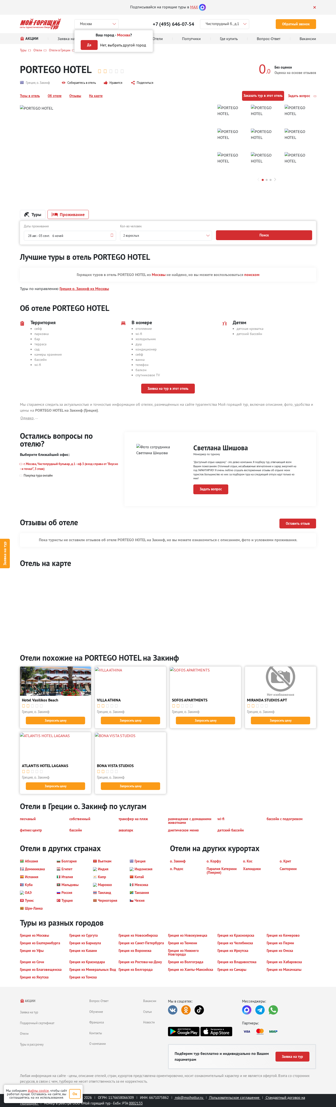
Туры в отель (30, 96)
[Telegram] (260, 1010)
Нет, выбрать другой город (123, 45)
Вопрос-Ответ (98, 1001)
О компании (97, 1044)
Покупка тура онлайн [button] (38, 475)
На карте (96, 96)
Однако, (27, 417)
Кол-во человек (131, 226)
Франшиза (96, 1022)
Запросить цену (55, 720)
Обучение (96, 1012)
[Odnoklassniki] (186, 1010)
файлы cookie (38, 1090)
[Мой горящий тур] (40, 24)
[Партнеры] (279, 1031)
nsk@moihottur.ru (189, 1097)
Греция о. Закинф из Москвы (84, 288)
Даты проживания (36, 226)
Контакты (95, 1033)
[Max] (202, 6)
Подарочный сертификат (37, 1023)
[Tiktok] (199, 1010)
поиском (252, 274)
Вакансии (149, 1001)
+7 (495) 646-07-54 (173, 24)
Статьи (147, 1012)
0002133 (136, 1103)
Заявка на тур (4, 554)
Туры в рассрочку (32, 1044)
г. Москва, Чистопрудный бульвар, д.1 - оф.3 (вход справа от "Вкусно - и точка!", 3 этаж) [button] (69, 466)
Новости (149, 1022)
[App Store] (216, 1031)
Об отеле (54, 96)
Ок (75, 1093)
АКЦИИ (29, 1001)
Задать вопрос (299, 96)
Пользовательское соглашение (234, 1097)
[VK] (172, 1010)
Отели (37, 50)
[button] (79, 82)
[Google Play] (183, 1031)
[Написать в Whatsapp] (273, 1010)
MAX (194, 6)
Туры (23, 50)
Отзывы (75, 96)
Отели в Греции (59, 50)
